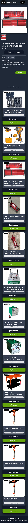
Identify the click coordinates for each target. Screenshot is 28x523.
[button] (22, 2)
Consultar (19, 72)
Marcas (15, 2)
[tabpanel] (14, 20)
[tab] (3, 37)
